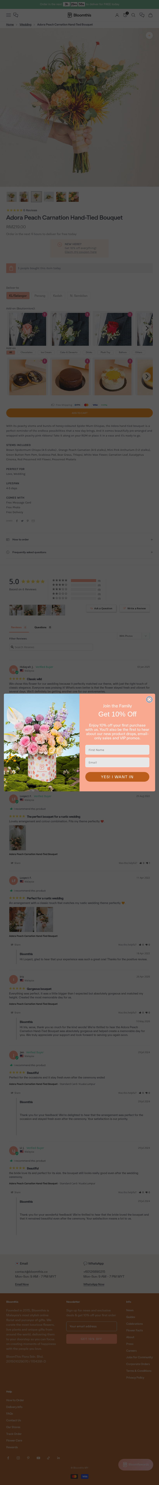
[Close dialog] (149, 699)
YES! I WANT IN (117, 777)
